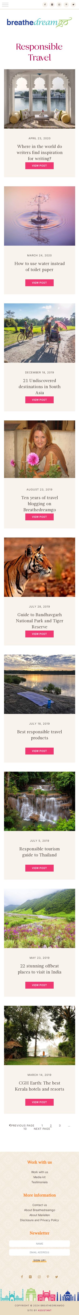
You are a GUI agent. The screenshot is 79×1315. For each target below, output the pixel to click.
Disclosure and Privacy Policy (39, 1220)
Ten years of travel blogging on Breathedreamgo (39, 504)
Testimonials (39, 1182)
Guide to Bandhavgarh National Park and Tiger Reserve (39, 621)
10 (25, 1128)
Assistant (45, 1310)
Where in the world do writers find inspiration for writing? (40, 153)
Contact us (39, 1205)
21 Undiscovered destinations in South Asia (40, 387)
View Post (39, 165)
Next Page (42, 1128)
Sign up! (39, 1260)
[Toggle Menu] (5, 4)
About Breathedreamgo (39, 1210)
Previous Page (22, 1125)
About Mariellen (39, 1215)
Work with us (39, 1172)
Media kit (39, 1177)
